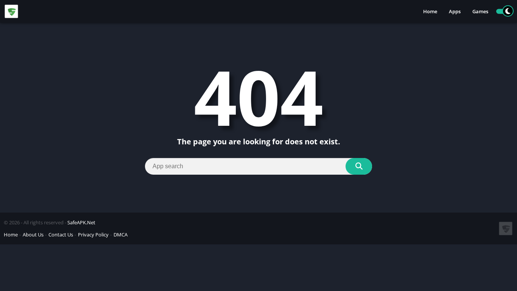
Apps (455, 11)
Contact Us (60, 234)
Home (430, 11)
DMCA (121, 234)
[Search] (359, 166)
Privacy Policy (93, 234)
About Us (33, 234)
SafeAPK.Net (81, 222)
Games (480, 11)
